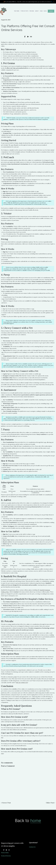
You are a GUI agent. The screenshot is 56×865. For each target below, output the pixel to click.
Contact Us (32, 847)
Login (51, 11)
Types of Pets (24, 11)
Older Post (50, 803)
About (37, 11)
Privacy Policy (5, 852)
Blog (45, 11)
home (35, 820)
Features (16, 11)
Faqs (41, 11)
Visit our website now (22, 682)
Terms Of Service (6, 855)
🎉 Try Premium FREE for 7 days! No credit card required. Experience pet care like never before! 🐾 (28, 1)
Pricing (32, 11)
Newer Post (6, 803)
